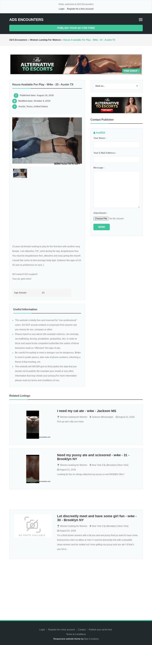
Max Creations (91, 639)
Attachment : (100, 213)
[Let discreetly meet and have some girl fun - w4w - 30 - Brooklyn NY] (33, 526)
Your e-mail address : (104, 153)
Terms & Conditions (76, 634)
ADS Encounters (26, 20)
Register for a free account (80, 9)
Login (62, 9)
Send (101, 226)
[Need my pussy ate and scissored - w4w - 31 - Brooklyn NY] (33, 468)
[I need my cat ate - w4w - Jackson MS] (33, 424)
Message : (98, 167)
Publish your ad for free (76, 27)
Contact (82, 629)
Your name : (99, 138)
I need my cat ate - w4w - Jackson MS (86, 411)
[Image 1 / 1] (47, 140)
